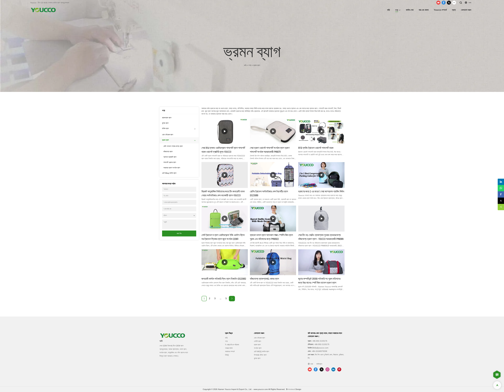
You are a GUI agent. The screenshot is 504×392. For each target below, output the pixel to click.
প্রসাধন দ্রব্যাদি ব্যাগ (169, 157)
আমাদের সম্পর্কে (230, 351)
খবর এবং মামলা (424, 10)
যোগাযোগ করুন (466, 10)
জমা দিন (179, 233)
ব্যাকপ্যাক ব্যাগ (166, 118)
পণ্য (396, 10)
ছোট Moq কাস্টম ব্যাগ (169, 173)
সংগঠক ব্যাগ (257, 348)
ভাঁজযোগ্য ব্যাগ (168, 151)
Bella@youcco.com (320, 348)
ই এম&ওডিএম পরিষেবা (232, 345)
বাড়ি (388, 10)
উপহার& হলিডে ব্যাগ (260, 355)
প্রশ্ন (454, 10)
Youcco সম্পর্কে (440, 10)
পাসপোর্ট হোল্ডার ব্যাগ (169, 162)
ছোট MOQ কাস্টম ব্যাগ (261, 351)
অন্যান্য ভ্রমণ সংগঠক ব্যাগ (171, 168)
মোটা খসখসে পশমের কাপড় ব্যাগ (173, 146)
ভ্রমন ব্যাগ (256, 65)
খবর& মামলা (229, 348)
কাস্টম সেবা (409, 10)
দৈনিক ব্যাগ (165, 128)
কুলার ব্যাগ (165, 123)
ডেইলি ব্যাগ (257, 341)
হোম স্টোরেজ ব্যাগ (167, 135)
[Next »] (232, 298)
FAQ (227, 355)
